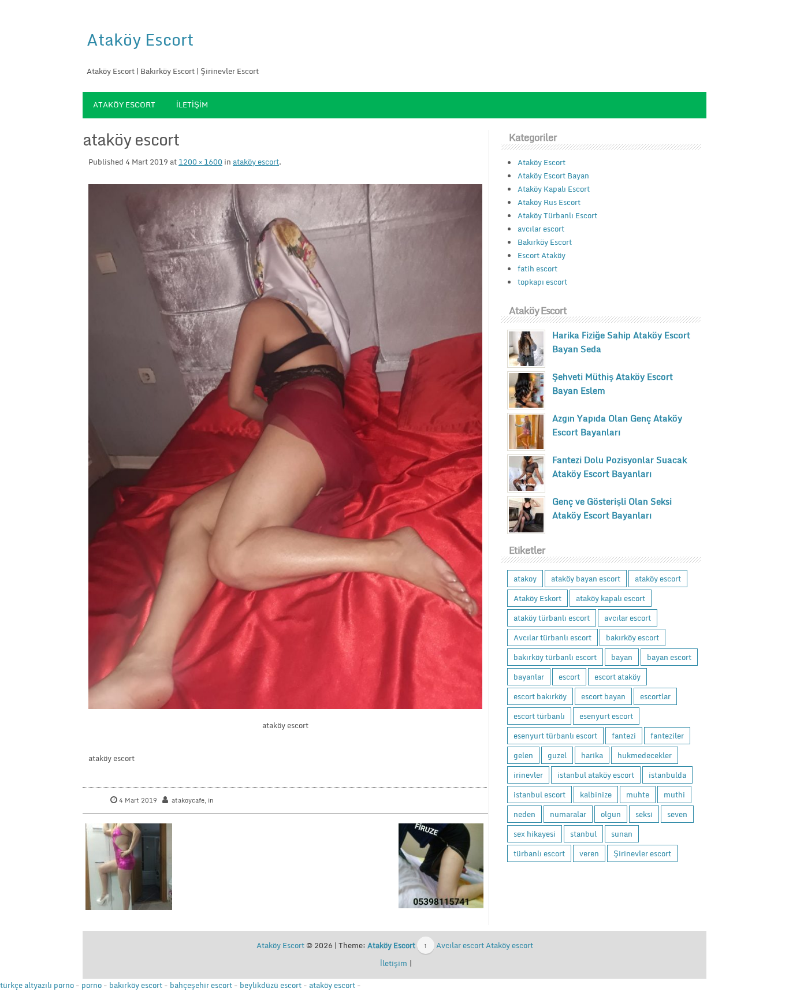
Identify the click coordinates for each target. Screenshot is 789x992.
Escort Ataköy (541, 255)
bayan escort (669, 657)
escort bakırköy (540, 696)
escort (569, 676)
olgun (611, 814)
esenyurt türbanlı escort (555, 735)
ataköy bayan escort (585, 578)
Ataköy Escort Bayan (553, 175)
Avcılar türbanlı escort (552, 637)
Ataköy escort (509, 945)
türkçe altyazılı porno (37, 985)
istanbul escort (539, 794)
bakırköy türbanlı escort (555, 657)
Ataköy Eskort (537, 598)
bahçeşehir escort (201, 985)
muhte (637, 794)
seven (677, 814)
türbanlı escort (539, 853)
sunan (621, 833)
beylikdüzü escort (271, 985)
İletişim (192, 104)
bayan (621, 657)
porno (91, 985)
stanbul (583, 833)
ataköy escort (256, 161)
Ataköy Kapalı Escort (554, 188)
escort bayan (603, 696)
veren (589, 853)
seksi (644, 814)
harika (592, 755)
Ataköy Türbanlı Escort (557, 215)
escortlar (655, 696)
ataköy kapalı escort (610, 598)
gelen (523, 755)
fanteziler (667, 735)
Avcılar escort (460, 945)
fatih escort (537, 268)
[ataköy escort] (285, 446)
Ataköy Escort (140, 39)
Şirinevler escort (642, 853)
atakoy (525, 578)
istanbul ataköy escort (595, 775)
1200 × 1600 (200, 161)
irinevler (528, 775)
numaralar (568, 814)
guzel (557, 755)
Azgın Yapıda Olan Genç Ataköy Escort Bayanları (617, 425)
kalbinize (596, 794)
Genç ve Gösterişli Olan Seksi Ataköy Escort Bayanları (612, 508)
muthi (674, 794)
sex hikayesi (534, 833)
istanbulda (667, 775)
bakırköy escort (632, 637)
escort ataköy (617, 676)
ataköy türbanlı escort (551, 617)
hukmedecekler (644, 755)
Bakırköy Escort (545, 242)
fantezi (624, 735)
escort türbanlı (539, 716)
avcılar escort (541, 228)
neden (524, 814)
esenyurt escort (606, 716)
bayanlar (528, 676)
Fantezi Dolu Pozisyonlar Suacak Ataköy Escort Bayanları (619, 466)
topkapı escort (542, 281)
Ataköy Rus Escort (549, 202)
